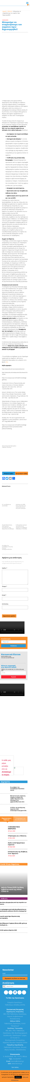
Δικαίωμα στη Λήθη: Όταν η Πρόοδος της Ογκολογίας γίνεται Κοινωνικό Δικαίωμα (21, 506)
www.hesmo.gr (17, 1063)
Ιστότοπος (5, 604)
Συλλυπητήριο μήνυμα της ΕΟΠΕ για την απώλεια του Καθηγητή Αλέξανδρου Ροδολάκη (21, 526)
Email (4, 595)
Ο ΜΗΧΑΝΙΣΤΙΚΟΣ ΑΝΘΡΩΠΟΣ (14, 828)
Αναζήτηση (5, 639)
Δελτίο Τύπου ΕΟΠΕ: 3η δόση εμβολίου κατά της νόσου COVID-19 (12, 889)
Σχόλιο (4, 568)
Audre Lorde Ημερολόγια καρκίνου (16, 844)
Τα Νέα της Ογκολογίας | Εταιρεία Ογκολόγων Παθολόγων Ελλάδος (15, 5)
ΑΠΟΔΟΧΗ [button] (18, 1077)
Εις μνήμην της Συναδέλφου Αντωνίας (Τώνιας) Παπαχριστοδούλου (7, 547)
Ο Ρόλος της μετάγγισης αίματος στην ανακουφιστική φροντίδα (18, 809)
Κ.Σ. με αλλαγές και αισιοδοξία (6, 505)
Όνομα (4, 586)
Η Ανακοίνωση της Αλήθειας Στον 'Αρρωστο (17, 852)
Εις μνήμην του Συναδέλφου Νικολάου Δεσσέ (17, 788)
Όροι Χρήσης (15, 1067)
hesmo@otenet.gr (17, 1061)
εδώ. (7, 362)
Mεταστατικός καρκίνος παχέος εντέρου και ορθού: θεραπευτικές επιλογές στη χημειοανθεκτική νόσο (18, 799)
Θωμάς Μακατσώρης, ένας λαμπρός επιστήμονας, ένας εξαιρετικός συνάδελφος (8, 526)
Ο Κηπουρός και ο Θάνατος (17, 836)
